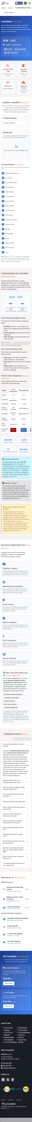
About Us (21, 1037)
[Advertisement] (16, 1120)
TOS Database (22, 1027)
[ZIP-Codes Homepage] (16, 1104)
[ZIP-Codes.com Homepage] (5, 3)
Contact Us (21, 1035)
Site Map (20, 1042)
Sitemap (10, 1099)
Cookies (18, 1099)
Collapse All (27, 739)
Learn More (8, 1006)
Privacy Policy (22, 1039)
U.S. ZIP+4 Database (10, 1042)
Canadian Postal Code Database (13, 684)
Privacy (3, 1099)
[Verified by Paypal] (26, 1089)
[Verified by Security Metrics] (17, 1089)
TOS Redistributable (24, 1032)
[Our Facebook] (13, 1080)
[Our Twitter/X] (8, 1080)
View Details (9, 983)
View (13, 430)
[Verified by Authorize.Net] (7, 1089)
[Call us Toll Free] (25, 3)
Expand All (18, 739)
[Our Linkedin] (3, 1080)
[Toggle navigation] (30, 3)
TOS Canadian (22, 1030)
